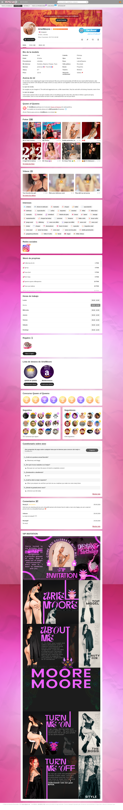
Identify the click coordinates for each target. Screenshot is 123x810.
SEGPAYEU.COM (41, 804)
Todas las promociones (38, 5)
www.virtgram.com (26, 804)
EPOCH (35, 804)
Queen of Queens (56, 107)
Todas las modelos (7, 5)
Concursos (51, 5)
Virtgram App (61, 5)
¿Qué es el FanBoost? (94, 34)
